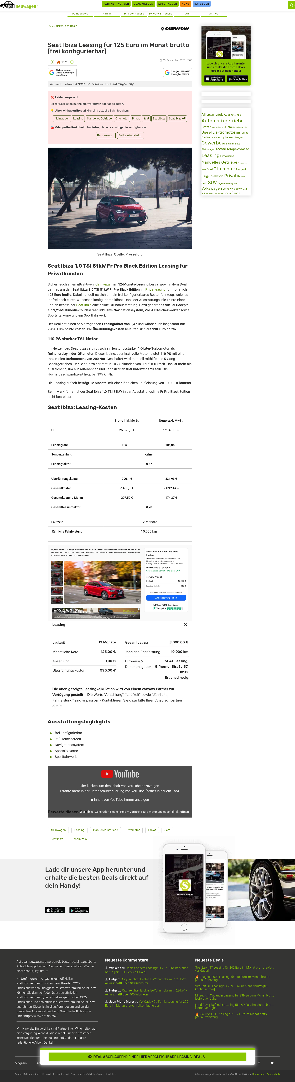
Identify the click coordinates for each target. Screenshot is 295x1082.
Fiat (238, 133)
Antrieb (213, 13)
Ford (203, 137)
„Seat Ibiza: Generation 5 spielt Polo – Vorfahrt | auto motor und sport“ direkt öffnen (134, 811)
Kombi (221, 149)
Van (235, 183)
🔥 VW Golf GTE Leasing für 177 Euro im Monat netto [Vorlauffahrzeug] (231, 1015)
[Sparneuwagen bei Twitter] (272, 1063)
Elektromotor (223, 132)
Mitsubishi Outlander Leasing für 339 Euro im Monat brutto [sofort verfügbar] (234, 997)
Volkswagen (211, 188)
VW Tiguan (219, 193)
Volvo (226, 188)
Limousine (227, 156)
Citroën (213, 127)
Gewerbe (211, 143)
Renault (242, 176)
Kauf (234, 144)
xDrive (228, 193)
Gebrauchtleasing (215, 137)
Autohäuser (167, 3)
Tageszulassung (225, 183)
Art (187, 13)
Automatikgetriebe (222, 121)
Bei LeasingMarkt (130, 135)
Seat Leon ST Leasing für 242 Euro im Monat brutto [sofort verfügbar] (234, 969)
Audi (227, 114)
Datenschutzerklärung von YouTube (134, 791)
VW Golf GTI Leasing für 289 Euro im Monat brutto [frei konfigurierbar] (231, 987)
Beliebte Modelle (133, 13)
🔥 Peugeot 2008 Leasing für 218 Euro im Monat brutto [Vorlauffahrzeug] (232, 978)
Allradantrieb (212, 114)
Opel (210, 169)
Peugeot (241, 169)
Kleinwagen (62, 118)
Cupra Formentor (239, 127)
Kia (238, 144)
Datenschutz (273, 1074)
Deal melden (143, 3)
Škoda (236, 193)
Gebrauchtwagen (234, 137)
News (186, 3)
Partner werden (116, 3)
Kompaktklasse (237, 149)
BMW (205, 127)
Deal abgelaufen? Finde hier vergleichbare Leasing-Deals (149, 1057)
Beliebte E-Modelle (160, 13)
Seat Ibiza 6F (177, 118)
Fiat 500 (244, 133)
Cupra (228, 127)
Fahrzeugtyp (80, 13)
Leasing (78, 118)
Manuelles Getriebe (99, 118)
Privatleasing (155, 289)
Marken (107, 13)
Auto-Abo (236, 115)
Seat (146, 118)
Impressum (259, 1074)
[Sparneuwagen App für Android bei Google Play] (237, 78)
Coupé (220, 127)
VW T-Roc (210, 193)
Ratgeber (201, 3)
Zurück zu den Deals (64, 26)
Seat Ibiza (159, 118)
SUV (212, 182)
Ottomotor (121, 118)
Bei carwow (105, 135)
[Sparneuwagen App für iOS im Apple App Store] (214, 78)
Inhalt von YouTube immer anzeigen (121, 800)
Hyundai (226, 143)
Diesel (206, 132)
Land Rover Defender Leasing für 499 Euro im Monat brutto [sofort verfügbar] (234, 1006)
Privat (136, 118)
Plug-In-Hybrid (212, 176)
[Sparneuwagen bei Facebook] (259, 1063)
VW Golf (234, 188)
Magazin (21, 1063)
